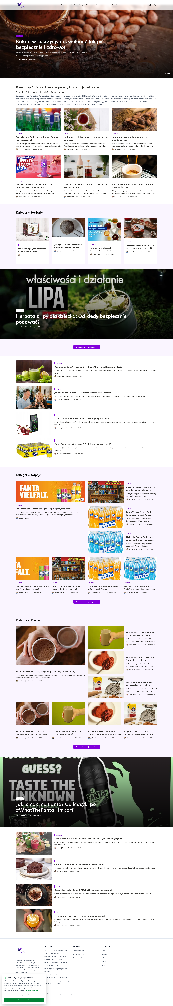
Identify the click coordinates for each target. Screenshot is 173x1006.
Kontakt (53, 994)
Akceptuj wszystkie (24, 1000)
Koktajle (115, 5)
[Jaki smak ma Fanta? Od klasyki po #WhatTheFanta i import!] (86, 792)
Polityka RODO (62, 994)
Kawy (81, 5)
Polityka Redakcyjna (75, 994)
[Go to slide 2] (167, 73)
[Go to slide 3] (169, 73)
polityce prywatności (31, 990)
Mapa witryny (87, 994)
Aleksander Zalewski (80, 958)
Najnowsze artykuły (68, 5)
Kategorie (106, 946)
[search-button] (150, 5)
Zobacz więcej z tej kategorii (85, 347)
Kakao (106, 5)
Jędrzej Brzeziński (21, 327)
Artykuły (48, 946)
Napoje (98, 5)
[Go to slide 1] (165, 73)
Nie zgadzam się (24, 995)
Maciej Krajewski (21, 59)
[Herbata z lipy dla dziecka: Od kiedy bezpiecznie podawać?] (86, 304)
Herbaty (89, 5)
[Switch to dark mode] (155, 5)
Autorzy (76, 946)
